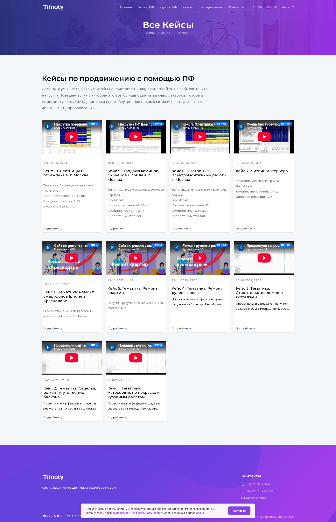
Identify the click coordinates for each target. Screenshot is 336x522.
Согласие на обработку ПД (264, 517)
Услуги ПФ (146, 7)
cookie (200, 512)
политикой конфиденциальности (138, 512)
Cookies (289, 517)
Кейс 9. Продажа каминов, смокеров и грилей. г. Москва (133, 175)
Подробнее (51, 228)
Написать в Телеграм (259, 491)
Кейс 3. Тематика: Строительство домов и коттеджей (259, 292)
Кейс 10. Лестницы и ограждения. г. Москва (65, 173)
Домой (151, 33)
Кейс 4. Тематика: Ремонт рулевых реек (197, 290)
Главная (126, 7)
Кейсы (187, 7)
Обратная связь (256, 498)
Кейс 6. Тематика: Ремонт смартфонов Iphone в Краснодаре (68, 296)
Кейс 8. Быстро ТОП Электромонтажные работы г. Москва (199, 175)
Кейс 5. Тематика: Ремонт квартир (133, 290)
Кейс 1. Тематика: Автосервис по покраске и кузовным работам (134, 392)
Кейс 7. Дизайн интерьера (262, 171)
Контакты (236, 7)
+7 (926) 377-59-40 (263, 7)
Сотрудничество (210, 7)
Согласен (239, 510)
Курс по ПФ (168, 7)
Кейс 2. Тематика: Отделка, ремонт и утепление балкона (69, 392)
